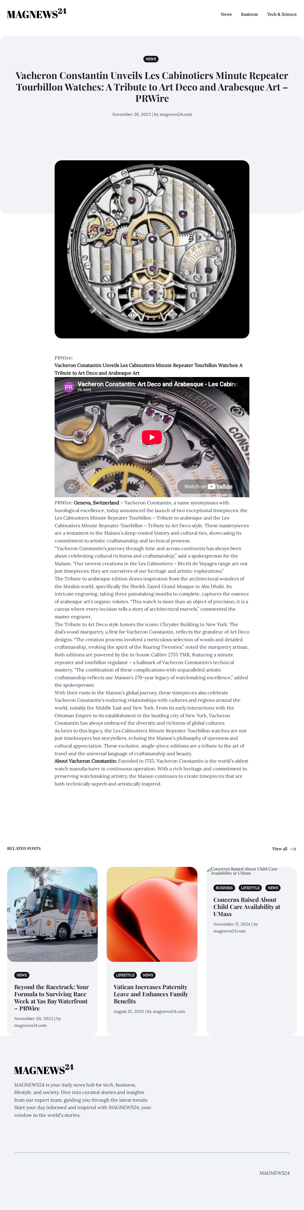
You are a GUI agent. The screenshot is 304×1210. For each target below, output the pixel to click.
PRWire (63, 503)
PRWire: (64, 358)
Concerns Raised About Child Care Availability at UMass (246, 906)
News (226, 14)
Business (249, 14)
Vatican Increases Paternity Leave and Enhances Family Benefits (151, 994)
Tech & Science (282, 14)
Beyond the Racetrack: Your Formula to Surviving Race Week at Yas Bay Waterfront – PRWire (51, 997)
